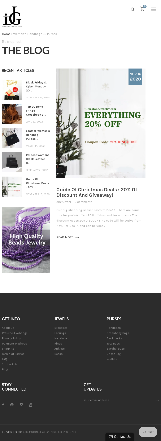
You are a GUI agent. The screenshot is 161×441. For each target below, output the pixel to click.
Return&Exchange (14, 333)
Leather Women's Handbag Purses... (38, 135)
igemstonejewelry (37, 431)
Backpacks (114, 338)
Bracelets (61, 328)
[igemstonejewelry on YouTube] (30, 405)
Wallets (112, 359)
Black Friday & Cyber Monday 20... (36, 86)
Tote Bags (113, 343)
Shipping (8, 348)
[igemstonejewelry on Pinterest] (11, 405)
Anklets (59, 348)
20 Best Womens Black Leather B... (37, 159)
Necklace (60, 338)
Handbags (114, 328)
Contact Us (9, 364)
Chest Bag (114, 354)
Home (6, 34)
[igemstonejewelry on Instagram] (21, 405)
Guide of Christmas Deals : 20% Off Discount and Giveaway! (97, 192)
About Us (8, 328)
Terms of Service (13, 354)
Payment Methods (14, 343)
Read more (65, 237)
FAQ (4, 359)
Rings (58, 343)
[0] (142, 10)
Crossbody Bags (118, 333)
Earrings (60, 333)
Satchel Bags (116, 348)
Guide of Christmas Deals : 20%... (37, 183)
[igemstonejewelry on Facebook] (3, 405)
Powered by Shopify (63, 431)
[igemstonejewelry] (12, 17)
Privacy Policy (11, 338)
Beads (58, 354)
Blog (5, 369)
